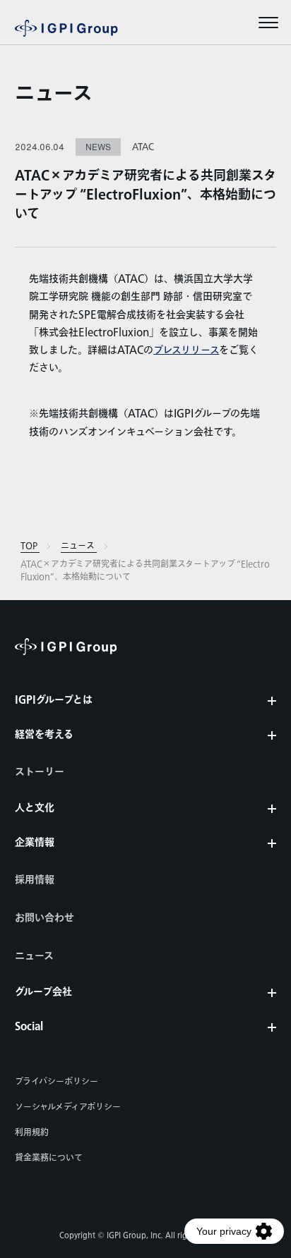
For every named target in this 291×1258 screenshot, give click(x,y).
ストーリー (39, 772)
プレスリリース (186, 350)
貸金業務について (49, 1158)
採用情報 (34, 880)
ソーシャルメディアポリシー (68, 1107)
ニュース (54, 94)
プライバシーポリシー (56, 1081)
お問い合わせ (44, 918)
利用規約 (32, 1132)
